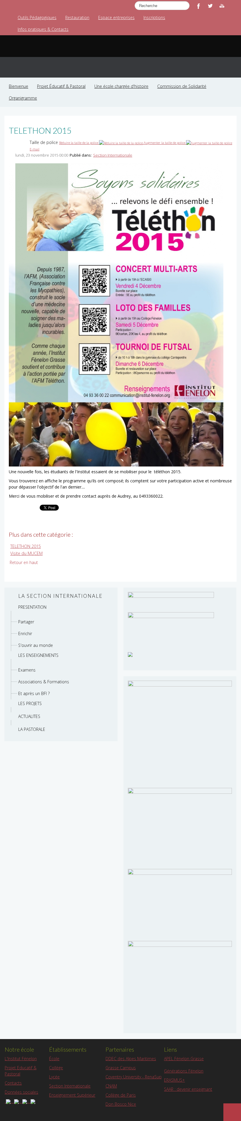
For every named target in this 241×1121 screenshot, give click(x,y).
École (54, 1058)
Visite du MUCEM (26, 553)
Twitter (210, 6)
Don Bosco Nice (121, 1104)
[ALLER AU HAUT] (232, 1112)
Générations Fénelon (183, 1071)
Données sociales (21, 1092)
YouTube (222, 6)
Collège (56, 1067)
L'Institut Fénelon (21, 1058)
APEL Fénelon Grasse (184, 1058)
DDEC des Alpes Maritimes (131, 1058)
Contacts (13, 1083)
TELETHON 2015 (25, 546)
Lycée (54, 1077)
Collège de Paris (121, 1095)
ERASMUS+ (174, 1080)
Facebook (198, 6)
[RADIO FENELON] (130, 654)
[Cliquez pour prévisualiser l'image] (116, 314)
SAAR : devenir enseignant (188, 1089)
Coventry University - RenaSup (134, 1077)
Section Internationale (112, 155)
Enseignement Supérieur (72, 1095)
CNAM (111, 1086)
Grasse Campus (121, 1067)
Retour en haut (24, 562)
